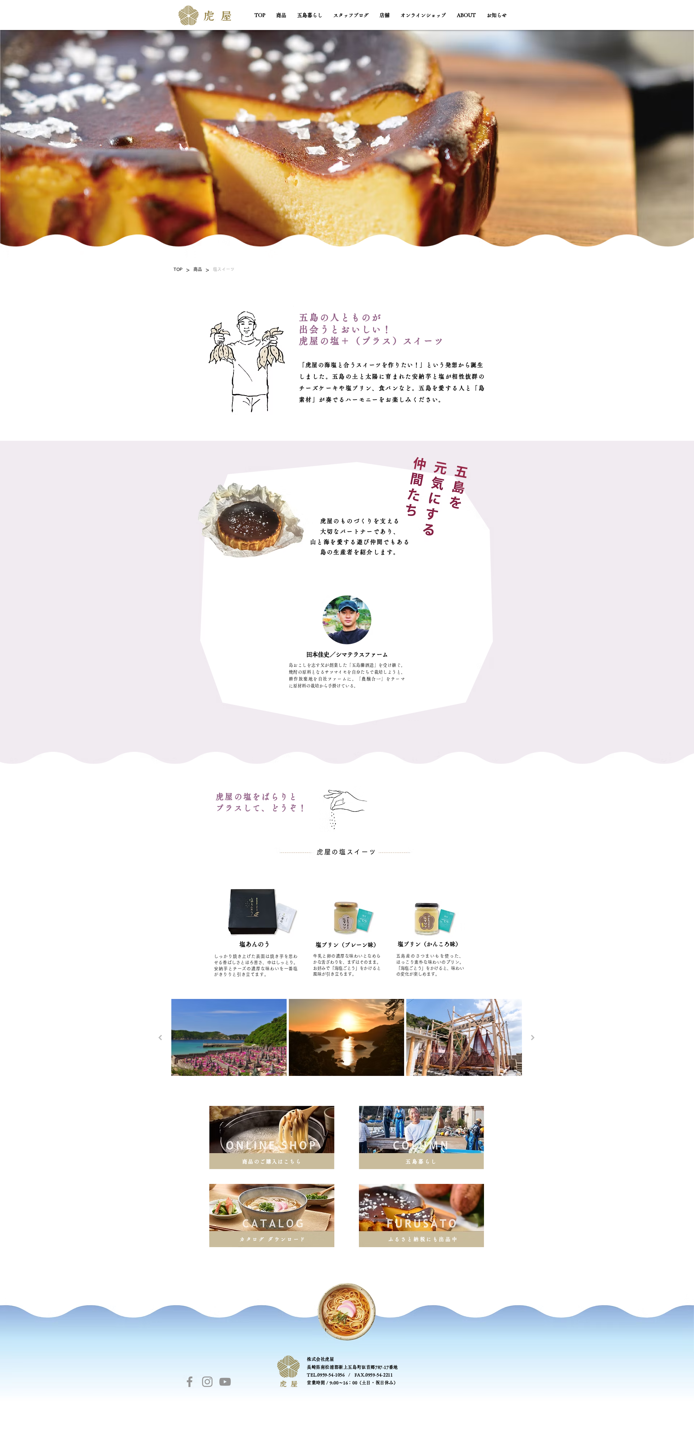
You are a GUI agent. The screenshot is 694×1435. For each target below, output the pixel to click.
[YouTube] (225, 1382)
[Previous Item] (160, 1037)
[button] (281, 15)
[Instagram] (207, 1382)
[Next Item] (533, 1037)
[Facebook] (190, 1382)
